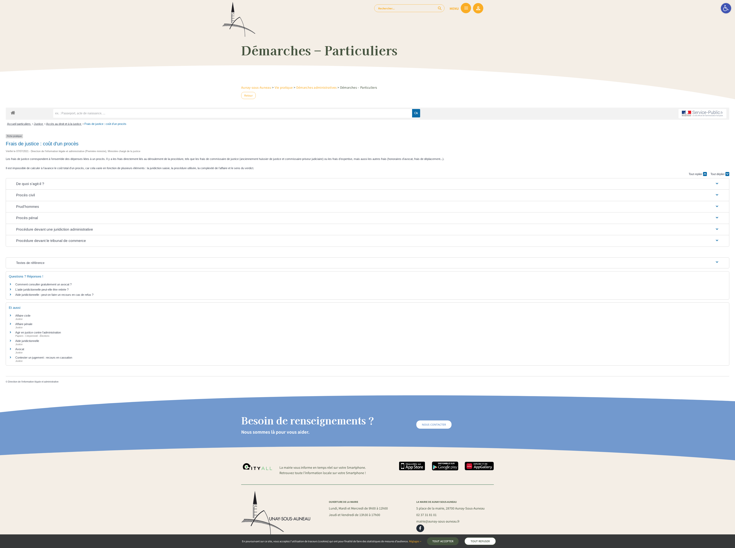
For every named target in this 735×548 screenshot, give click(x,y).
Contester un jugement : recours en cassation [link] (43, 357)
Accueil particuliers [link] (19, 123)
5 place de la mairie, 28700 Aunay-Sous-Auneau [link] (450, 508)
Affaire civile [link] (22, 315)
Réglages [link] (414, 541)
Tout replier (696, 174)
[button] (367, 184)
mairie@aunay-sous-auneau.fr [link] (438, 521)
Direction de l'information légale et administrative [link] (33, 381)
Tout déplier (717, 174)
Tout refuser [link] (480, 541)
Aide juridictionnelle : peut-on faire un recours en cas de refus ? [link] (54, 294)
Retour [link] (248, 95)
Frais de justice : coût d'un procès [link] (105, 123)
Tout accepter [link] (442, 541)
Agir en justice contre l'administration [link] (38, 332)
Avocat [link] (19, 349)
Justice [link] (39, 123)
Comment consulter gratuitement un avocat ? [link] (43, 284)
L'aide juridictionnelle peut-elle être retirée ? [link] (42, 289)
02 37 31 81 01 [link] (426, 514)
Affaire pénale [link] (23, 324)
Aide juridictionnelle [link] (27, 340)
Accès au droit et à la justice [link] (64, 123)
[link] (726, 8)
